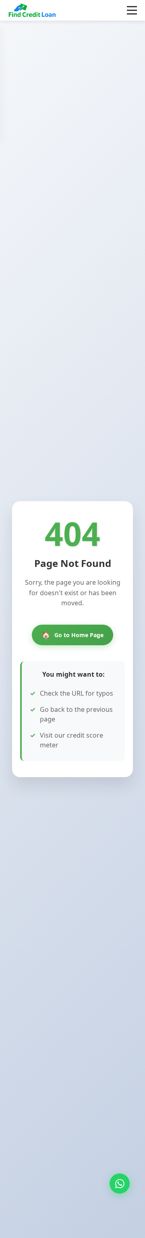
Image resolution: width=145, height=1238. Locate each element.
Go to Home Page (72, 635)
